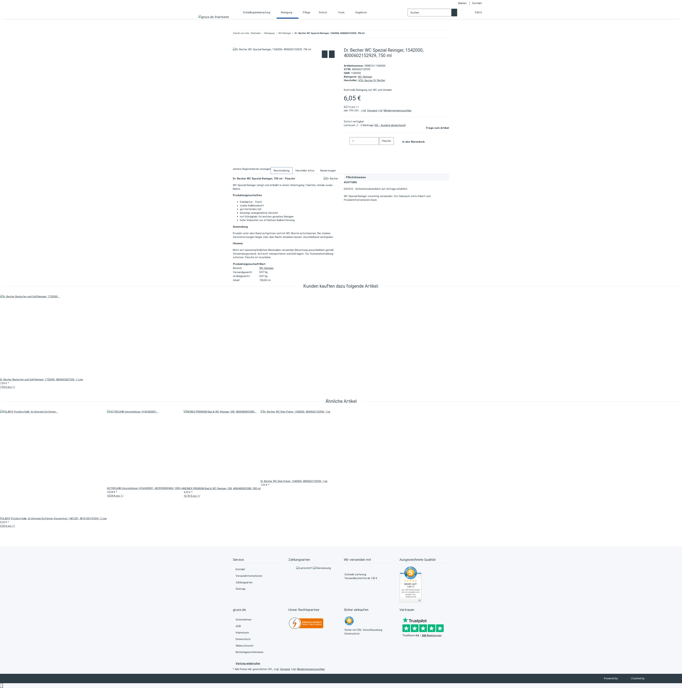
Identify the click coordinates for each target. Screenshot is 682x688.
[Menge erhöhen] (382, 148)
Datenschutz (243, 639)
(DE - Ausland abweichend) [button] (390, 125)
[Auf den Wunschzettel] (332, 54)
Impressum (242, 632)
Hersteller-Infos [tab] (305, 170)
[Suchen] (454, 12)
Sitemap (240, 588)
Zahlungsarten (244, 582)
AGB (238, 626)
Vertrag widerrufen (248, 663)
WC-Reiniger (365, 76)
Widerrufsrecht (244, 645)
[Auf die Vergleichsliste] (325, 54)
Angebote (361, 12)
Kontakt (477, 3)
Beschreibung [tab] (281, 170)
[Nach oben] (1, 685)
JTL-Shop (624, 678)
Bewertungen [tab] (328, 170)
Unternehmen (243, 619)
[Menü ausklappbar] (202, 10)
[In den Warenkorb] (236, 46)
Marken (462, 3)
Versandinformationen (249, 575)
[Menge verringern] (347, 141)
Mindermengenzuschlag (397, 110)
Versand (372, 110)
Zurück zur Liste (241, 33)
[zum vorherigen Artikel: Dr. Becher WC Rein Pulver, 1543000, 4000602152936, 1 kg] (367, 34)
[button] (463, 12)
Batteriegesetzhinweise (249, 652)
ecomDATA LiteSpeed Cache (662, 678)
